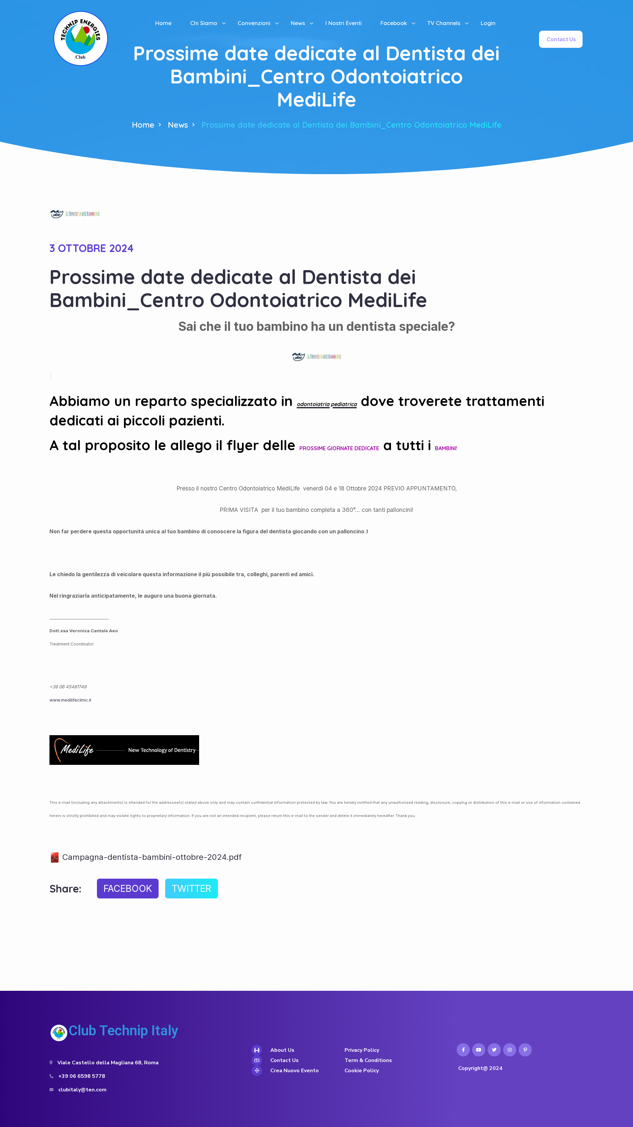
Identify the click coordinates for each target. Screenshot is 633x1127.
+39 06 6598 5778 (81, 1076)
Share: (65, 888)
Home (143, 125)
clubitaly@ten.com (82, 1089)
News (178, 125)
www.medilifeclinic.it (70, 700)
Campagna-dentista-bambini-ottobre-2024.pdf (151, 857)
